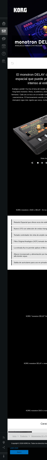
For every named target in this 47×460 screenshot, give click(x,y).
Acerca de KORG (4, 456)
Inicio (4, 23)
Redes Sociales (4, 447)
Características (4, 39)
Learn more (14, 448)
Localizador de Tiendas (4, 62)
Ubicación (4, 442)
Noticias (4, 437)
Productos (4, 31)
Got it (19, 452)
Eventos (4, 46)
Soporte (4, 54)
